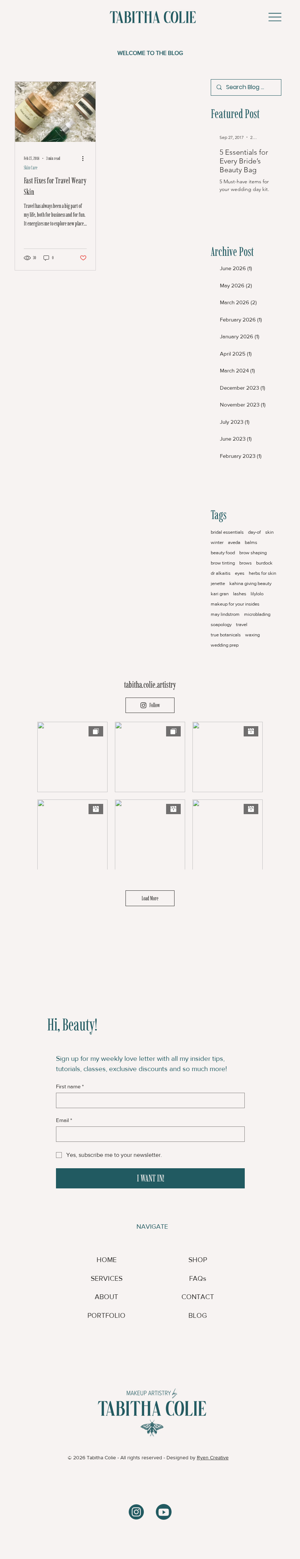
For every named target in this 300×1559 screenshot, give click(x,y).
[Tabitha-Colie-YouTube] (163, 1512)
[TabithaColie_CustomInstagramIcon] (136, 1512)
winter (217, 542)
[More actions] (85, 158)
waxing (252, 634)
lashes (239, 593)
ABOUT (106, 1297)
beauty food (223, 552)
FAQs (197, 1278)
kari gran (220, 593)
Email (64, 1120)
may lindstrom (225, 614)
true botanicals (226, 634)
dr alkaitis (220, 573)
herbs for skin (262, 573)
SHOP (197, 1260)
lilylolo (257, 593)
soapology (221, 624)
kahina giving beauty (250, 583)
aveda (234, 542)
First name (70, 1086)
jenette (218, 583)
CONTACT (197, 1297)
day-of (254, 532)
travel (241, 624)
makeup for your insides (235, 604)
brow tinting (223, 563)
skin (269, 532)
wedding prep (225, 645)
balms (251, 542)
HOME (107, 1260)
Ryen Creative (213, 1457)
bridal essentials (227, 532)
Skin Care (30, 168)
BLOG (197, 1315)
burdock (264, 563)
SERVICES (107, 1278)
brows (245, 563)
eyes (239, 573)
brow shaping (253, 552)
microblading (257, 614)
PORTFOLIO (106, 1315)
